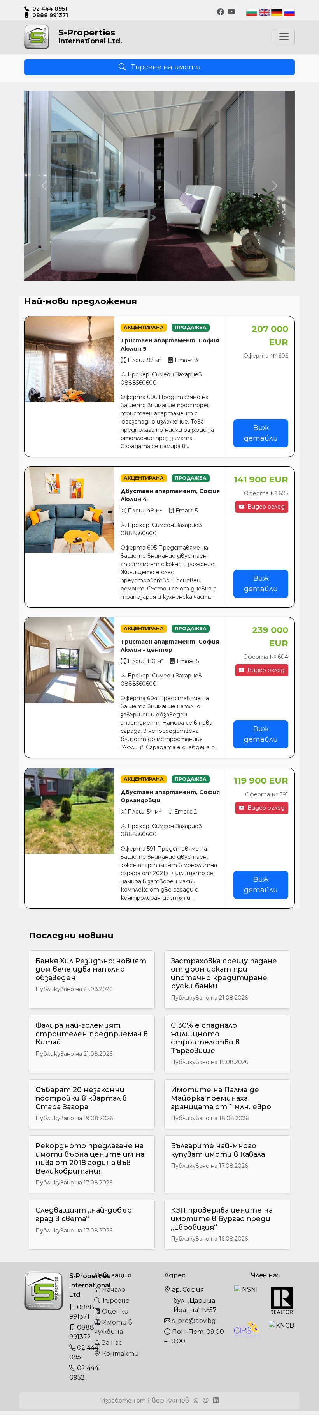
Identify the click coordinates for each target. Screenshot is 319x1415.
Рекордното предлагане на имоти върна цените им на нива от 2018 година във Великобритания (89, 1159)
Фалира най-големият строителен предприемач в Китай (91, 1033)
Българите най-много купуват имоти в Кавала (218, 1150)
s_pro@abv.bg (194, 1321)
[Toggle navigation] (284, 36)
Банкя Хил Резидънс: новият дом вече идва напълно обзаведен (90, 969)
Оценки (114, 1311)
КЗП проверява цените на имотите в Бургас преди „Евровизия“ (222, 1218)
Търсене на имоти (165, 67)
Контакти (119, 1353)
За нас (111, 1342)
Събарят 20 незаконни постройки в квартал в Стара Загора (81, 1098)
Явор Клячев (168, 1400)
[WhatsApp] (197, 1400)
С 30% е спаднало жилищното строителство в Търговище (205, 1038)
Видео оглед (265, 506)
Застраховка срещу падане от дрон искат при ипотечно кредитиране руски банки (224, 974)
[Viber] (206, 1400)
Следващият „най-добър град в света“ (83, 1214)
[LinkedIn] (216, 1400)
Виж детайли (261, 433)
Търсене (115, 1300)
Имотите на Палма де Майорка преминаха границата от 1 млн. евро (221, 1098)
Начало (112, 1289)
